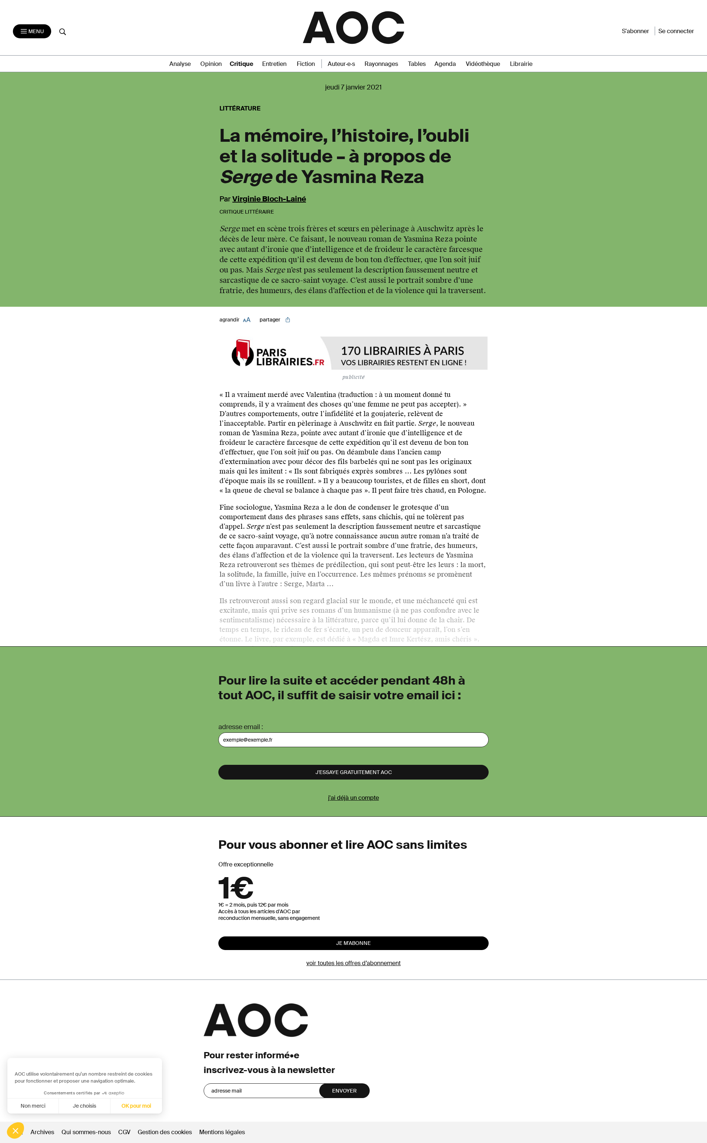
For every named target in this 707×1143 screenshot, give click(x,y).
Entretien (274, 64)
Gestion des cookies (165, 1132)
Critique (241, 64)
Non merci (33, 1105)
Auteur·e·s (341, 64)
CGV (124, 1132)
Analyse (180, 64)
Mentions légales (222, 1132)
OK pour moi (136, 1105)
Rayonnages (381, 64)
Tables (417, 64)
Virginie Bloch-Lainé (269, 199)
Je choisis (84, 1105)
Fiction (306, 64)
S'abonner (635, 31)
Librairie (521, 64)
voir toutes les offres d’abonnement (353, 963)
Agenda (445, 64)
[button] (15, 1130)
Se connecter (676, 31)
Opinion (211, 64)
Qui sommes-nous (86, 1132)
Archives (42, 1132)
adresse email (239, 726)
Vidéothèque (483, 64)
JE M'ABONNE (353, 943)
